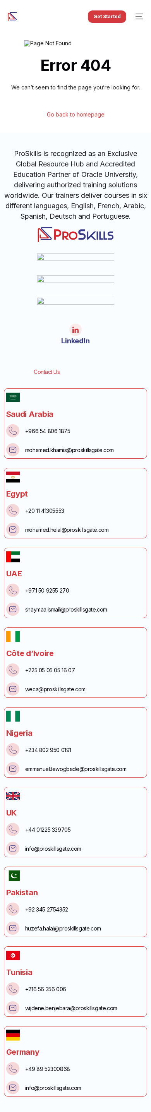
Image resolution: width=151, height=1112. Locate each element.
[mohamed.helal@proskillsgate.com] (12, 529)
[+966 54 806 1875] (12, 430)
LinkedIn (75, 341)
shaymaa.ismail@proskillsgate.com (66, 609)
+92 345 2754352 (46, 909)
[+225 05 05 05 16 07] (12, 670)
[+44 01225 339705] (12, 829)
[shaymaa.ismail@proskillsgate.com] (12, 609)
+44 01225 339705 (48, 829)
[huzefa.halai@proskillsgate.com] (12, 928)
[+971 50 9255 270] (12, 590)
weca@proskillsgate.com (55, 689)
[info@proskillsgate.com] (12, 848)
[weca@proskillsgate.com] (12, 689)
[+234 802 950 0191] (12, 749)
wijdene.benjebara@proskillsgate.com (71, 1008)
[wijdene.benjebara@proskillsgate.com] (12, 1007)
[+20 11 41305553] (12, 510)
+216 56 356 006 (45, 989)
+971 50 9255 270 (47, 590)
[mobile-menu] (138, 16)
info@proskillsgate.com (53, 848)
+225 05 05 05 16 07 (50, 670)
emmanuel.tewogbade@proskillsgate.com (76, 769)
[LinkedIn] (75, 330)
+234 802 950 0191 (48, 750)
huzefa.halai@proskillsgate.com (63, 928)
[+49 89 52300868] (12, 1068)
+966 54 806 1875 (47, 431)
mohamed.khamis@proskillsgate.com (69, 450)
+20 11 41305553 (44, 510)
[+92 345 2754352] (12, 909)
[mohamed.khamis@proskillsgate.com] (12, 449)
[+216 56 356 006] (12, 988)
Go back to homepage (76, 114)
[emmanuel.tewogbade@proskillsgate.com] (12, 768)
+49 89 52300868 (47, 1069)
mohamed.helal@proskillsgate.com (67, 529)
